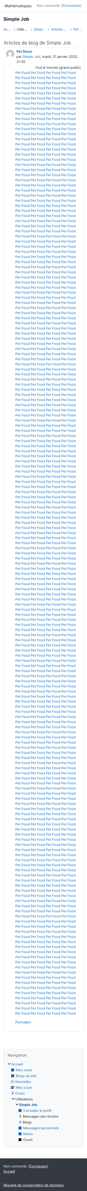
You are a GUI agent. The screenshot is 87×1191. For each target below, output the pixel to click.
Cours (20, 1093)
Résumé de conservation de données (33, 1185)
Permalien (23, 1022)
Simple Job (40, 29)
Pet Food (22, 73)
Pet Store (78, 29)
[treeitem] (43, 1102)
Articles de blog (60, 29)
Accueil (7, 29)
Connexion (71, 5)
